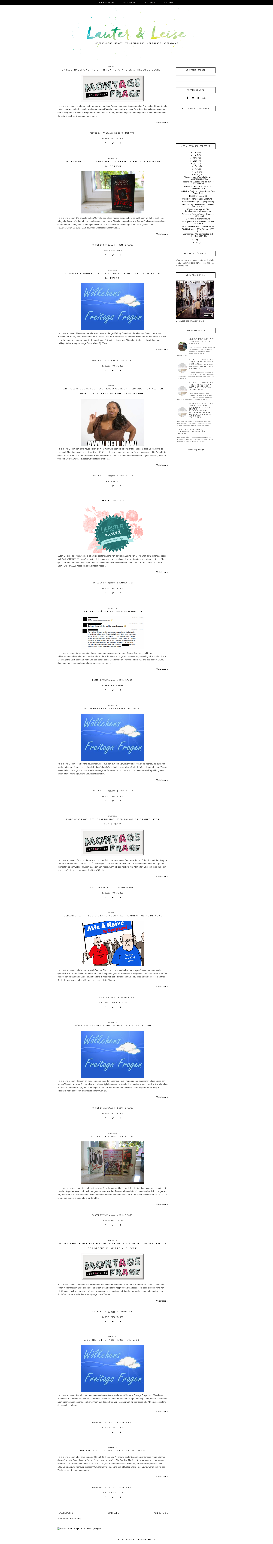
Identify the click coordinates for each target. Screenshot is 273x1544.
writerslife (117, 686)
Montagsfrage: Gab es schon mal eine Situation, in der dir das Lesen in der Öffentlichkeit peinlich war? (113, 1245)
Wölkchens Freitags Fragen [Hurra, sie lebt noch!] (113, 1025)
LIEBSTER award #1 (112, 500)
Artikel (117, 481)
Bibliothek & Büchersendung (112, 1136)
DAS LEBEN (149, 2)
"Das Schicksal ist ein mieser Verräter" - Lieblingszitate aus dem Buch (201, 340)
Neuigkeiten (117, 1221)
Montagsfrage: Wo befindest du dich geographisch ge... (198, 235)
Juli (196, 242)
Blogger (201, 450)
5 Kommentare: (125, 245)
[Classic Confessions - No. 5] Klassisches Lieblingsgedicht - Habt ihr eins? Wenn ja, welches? (201, 386)
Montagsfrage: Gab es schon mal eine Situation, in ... (198, 223)
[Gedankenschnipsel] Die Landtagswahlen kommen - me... (199, 210)
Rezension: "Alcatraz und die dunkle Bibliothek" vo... (198, 183)
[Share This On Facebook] (105, 144)
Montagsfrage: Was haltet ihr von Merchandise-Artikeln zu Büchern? (113, 70)
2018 (196, 152)
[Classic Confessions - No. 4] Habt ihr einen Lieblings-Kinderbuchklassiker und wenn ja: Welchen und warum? (201, 364)
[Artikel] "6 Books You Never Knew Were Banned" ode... (198, 192)
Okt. (196, 172)
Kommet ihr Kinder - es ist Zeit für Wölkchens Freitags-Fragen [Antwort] (112, 275)
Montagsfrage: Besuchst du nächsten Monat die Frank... (198, 205)
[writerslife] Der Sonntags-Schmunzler (112, 611)
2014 (195, 164)
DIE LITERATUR (106, 2)
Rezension (116, 250)
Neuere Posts (65, 1513)
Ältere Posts (161, 1513)
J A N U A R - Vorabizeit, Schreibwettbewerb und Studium (191, 431)
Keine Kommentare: (125, 133)
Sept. (196, 175)
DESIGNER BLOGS (145, 1539)
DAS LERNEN (129, 2)
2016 (195, 158)
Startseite (113, 1513)
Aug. (196, 240)
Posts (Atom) (75, 1518)
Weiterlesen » (162, 122)
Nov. (197, 169)
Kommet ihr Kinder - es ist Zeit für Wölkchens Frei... (198, 187)
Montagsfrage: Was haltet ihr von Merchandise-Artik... (198, 178)
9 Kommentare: (125, 583)
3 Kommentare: (125, 1215)
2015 (195, 161)
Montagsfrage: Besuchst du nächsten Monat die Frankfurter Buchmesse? (113, 821)
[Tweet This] (113, 144)
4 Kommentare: (125, 791)
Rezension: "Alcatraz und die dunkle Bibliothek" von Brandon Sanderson (113, 163)
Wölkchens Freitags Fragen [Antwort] (113, 708)
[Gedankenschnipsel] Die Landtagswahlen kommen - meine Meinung (113, 916)
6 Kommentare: (125, 1312)
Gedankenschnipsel (117, 1003)
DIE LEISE (169, 2)
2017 (196, 155)
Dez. (197, 166)
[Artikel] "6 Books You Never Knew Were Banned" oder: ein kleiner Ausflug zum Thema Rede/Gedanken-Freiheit (113, 391)
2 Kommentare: (125, 476)
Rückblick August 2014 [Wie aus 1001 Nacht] (112, 1450)
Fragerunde (117, 138)
